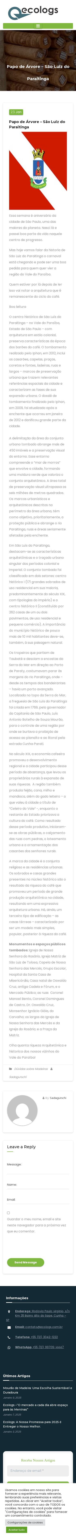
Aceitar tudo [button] (17, 1530)
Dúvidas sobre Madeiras (31, 1069)
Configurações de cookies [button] (25, 1522)
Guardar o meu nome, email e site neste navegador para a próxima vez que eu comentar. (36, 1225)
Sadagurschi (58, 1097)
